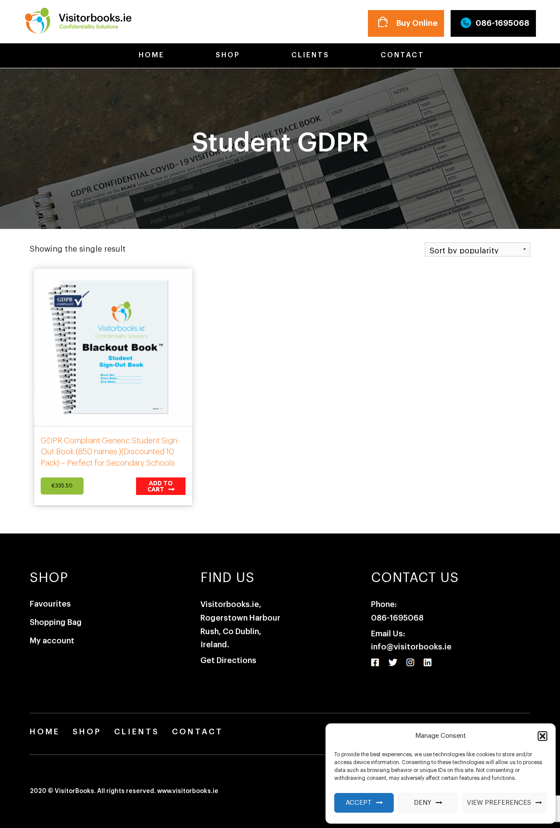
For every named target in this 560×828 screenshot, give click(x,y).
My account (52, 641)
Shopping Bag (56, 622)
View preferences (499, 803)
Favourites (50, 604)
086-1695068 (502, 23)
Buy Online (417, 23)
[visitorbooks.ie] (78, 19)
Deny (422, 803)
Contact (401, 55)
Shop (226, 55)
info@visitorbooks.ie (411, 647)
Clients (308, 55)
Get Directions (228, 660)
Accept (359, 803)
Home (150, 55)
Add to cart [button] (160, 486)
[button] (542, 736)
